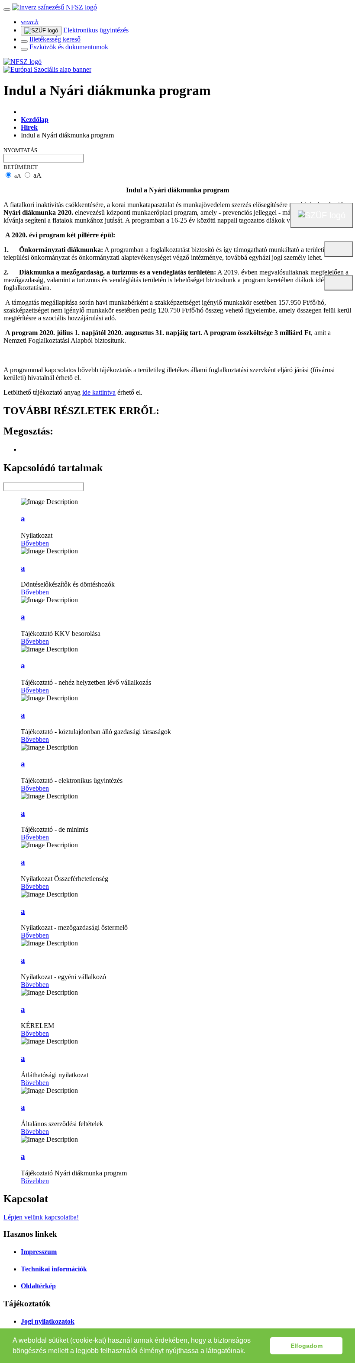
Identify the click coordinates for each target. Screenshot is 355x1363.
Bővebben (35, 543)
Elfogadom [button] (306, 1345)
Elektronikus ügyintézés (96, 30)
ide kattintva (99, 392)
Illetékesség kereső (55, 39)
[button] (248, 1351)
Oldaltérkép (38, 1286)
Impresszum (39, 1251)
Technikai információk (54, 1269)
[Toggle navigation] (6, 9)
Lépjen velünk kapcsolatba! (41, 1217)
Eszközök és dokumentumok (68, 47)
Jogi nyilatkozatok (47, 1321)
